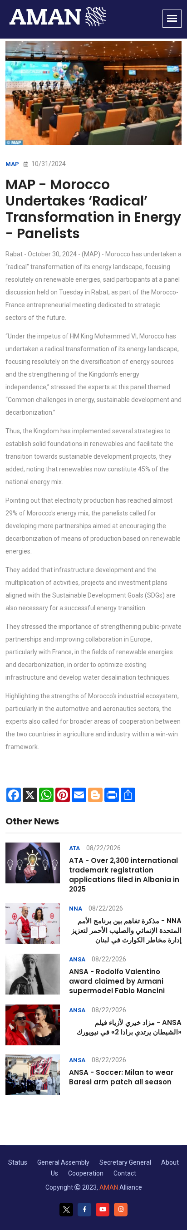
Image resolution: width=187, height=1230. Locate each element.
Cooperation (85, 1173)
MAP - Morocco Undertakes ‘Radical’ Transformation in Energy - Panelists (93, 209)
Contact (124, 1173)
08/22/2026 (103, 848)
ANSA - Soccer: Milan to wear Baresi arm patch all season (121, 1077)
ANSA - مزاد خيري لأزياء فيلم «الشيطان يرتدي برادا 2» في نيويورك (129, 1027)
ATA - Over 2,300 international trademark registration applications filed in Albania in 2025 (124, 875)
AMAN (108, 1187)
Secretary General (125, 1162)
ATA (74, 848)
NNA (75, 908)
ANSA (77, 959)
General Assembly (63, 1162)
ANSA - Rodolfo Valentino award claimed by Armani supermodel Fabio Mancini (117, 981)
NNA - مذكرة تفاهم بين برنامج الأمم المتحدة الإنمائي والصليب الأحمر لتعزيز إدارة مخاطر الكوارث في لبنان (126, 930)
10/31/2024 (48, 163)
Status (17, 1162)
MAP (12, 164)
